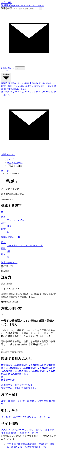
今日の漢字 (6, 417)
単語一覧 (15, 401)
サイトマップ (31, 433)
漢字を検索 (6, 8)
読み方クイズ (19, 417)
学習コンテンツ (9, 92)
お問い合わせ (17, 433)
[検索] (41, 8)
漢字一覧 (5, 401)
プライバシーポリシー (33, 430)
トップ (4, 71)
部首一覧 (24, 401)
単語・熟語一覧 (15, 162)
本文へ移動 (6, 2)
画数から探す (36, 401)
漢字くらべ (32, 417)
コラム (20, 92)
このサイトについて (35, 92)
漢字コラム (44, 417)
